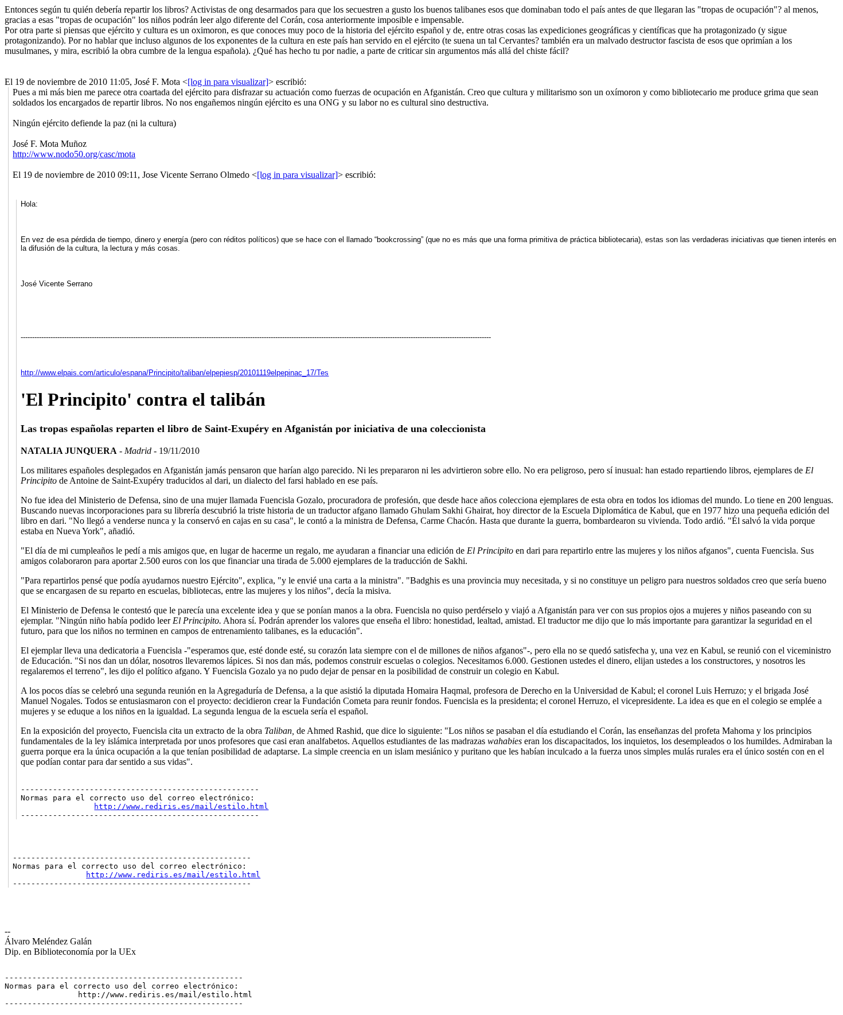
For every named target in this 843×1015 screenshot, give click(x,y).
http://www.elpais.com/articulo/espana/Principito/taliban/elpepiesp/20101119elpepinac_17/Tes (175, 372)
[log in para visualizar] (228, 82)
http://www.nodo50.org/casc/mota (74, 154)
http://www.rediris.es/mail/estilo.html (181, 806)
